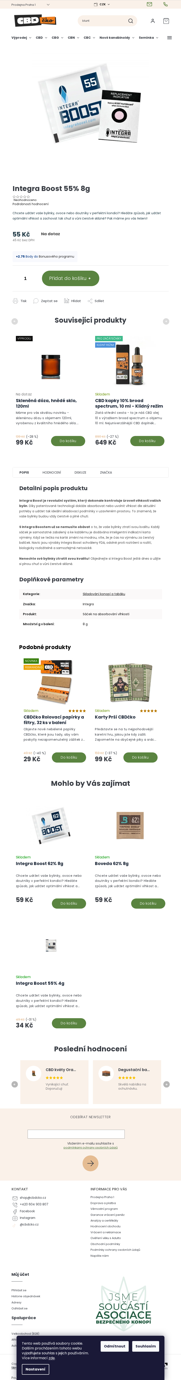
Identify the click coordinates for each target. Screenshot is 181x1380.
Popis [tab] (22, 472)
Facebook (25, 1211)
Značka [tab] (104, 472)
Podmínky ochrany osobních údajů (114, 1250)
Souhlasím (144, 1346)
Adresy (15, 1302)
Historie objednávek (24, 1296)
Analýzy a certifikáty (103, 1220)
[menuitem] (21, 39)
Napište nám (98, 1256)
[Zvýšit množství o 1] (32, 279)
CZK (101, 4)
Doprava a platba (101, 1203)
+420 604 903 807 (32, 1204)
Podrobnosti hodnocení (29, 204)
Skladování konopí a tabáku (102, 594)
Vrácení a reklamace (104, 1232)
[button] (49, 891)
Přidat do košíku (66, 278)
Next (165, 321)
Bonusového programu (54, 256)
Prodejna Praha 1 (22, 5)
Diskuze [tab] (79, 472)
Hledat (130, 21)
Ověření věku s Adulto (104, 1238)
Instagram (26, 1218)
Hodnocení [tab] (50, 472)
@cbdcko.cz (27, 1224)
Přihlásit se (90, 1163)
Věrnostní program (102, 1209)
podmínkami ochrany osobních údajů (89, 1147)
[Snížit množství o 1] (15, 279)
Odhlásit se (18, 1308)
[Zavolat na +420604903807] (164, 4)
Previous (13, 321)
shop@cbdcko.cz (31, 1198)
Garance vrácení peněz (106, 1215)
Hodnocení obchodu (104, 1226)
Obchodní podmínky (104, 1244)
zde (50, 1358)
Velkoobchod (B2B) (24, 1334)
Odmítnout (113, 1346)
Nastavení (34, 1369)
